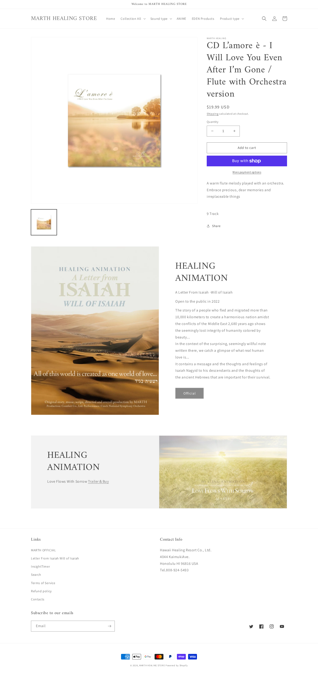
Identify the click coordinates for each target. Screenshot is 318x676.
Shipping (213, 113)
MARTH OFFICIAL (43, 550)
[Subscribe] (109, 626)
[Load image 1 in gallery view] (44, 222)
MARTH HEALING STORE (152, 665)
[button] (132, 18)
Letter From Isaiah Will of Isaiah (55, 558)
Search (36, 574)
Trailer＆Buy (98, 481)
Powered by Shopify (177, 665)
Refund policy (41, 591)
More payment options (247, 172)
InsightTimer (40, 566)
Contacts (37, 599)
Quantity (212, 122)
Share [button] (216, 226)
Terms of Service (43, 583)
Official (189, 393)
